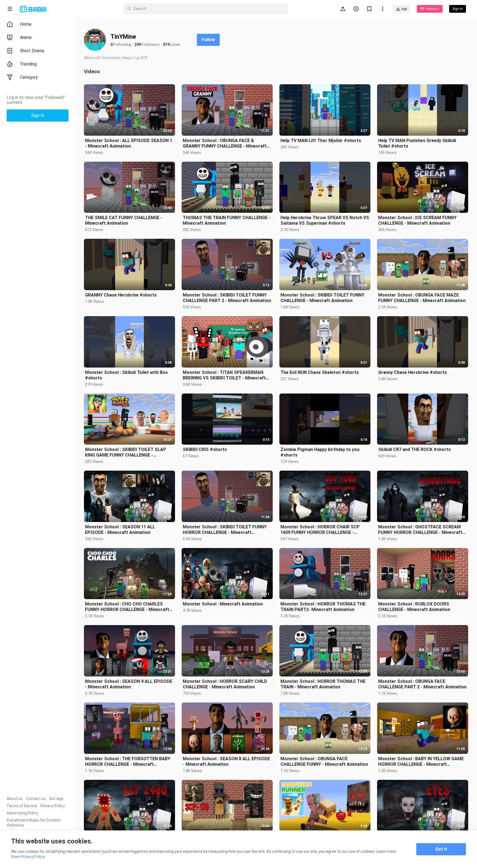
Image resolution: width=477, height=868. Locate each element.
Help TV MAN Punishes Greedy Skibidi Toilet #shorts (417, 143)
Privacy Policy (53, 806)
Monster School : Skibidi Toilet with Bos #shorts (126, 375)
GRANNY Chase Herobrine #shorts (121, 295)
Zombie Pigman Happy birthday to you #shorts (319, 452)
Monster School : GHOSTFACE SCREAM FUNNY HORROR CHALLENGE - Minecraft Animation (420, 529)
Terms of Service (22, 806)
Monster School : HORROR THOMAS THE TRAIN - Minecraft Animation (322, 684)
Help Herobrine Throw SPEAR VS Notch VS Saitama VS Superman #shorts (324, 220)
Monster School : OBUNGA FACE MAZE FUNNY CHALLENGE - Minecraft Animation (422, 297)
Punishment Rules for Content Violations (34, 822)
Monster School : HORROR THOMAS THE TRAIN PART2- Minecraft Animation (322, 606)
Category (29, 77)
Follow (208, 39)
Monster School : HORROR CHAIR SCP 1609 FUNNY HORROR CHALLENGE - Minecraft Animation (320, 529)
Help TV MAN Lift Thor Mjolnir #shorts (320, 140)
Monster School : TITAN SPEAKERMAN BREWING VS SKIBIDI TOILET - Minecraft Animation (224, 375)
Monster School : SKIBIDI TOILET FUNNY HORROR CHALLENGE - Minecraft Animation (225, 529)
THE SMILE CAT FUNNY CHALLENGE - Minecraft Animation (123, 220)
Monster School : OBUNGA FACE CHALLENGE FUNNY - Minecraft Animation (324, 761)
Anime (26, 37)
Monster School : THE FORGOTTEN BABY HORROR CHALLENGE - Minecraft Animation (127, 761)
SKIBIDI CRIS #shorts (205, 449)
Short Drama (32, 50)
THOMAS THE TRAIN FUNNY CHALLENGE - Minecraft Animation (226, 220)
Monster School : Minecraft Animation (223, 604)
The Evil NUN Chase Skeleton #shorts (319, 372)
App (404, 9)
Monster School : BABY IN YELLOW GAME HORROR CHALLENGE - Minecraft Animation (421, 761)
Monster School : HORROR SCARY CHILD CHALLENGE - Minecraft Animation (225, 684)
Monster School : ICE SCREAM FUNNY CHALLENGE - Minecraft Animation (417, 220)
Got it (441, 849)
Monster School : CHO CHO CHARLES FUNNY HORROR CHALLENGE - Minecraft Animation (127, 606)
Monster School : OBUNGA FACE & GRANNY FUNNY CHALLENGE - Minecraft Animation (225, 143)
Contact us (36, 798)
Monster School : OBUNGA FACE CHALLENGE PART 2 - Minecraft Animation (422, 684)
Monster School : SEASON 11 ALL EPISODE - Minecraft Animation (120, 529)
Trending (28, 64)
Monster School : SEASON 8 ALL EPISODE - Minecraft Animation (226, 761)
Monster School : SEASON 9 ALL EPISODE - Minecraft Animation (128, 684)
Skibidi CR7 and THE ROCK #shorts (414, 449)
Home (25, 24)
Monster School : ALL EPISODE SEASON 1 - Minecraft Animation (128, 143)
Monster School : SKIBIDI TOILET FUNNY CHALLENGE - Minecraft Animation (322, 297)
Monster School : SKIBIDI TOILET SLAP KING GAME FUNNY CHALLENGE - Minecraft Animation (125, 452)
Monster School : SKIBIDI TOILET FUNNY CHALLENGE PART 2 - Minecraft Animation (227, 297)
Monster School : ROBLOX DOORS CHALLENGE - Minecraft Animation (414, 606)
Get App (56, 798)
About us (15, 798)
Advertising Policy (22, 813)
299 (137, 44)
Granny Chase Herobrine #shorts (412, 372)
